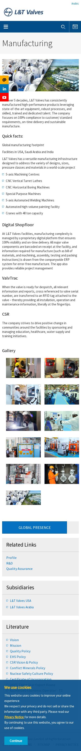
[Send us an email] (4, 80)
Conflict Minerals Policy (27, 668)
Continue (16, 741)
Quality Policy (20, 651)
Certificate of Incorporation (30, 679)
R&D (9, 563)
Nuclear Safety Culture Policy (31, 673)
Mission (15, 645)
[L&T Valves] (24, 11)
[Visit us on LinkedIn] (4, 88)
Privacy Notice (14, 717)
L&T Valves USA (20, 601)
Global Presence (35, 527)
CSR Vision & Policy (24, 662)
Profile (11, 557)
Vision (14, 640)
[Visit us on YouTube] (4, 97)
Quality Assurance (19, 568)
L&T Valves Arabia (22, 607)
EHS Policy (18, 656)
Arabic (75, 3)
